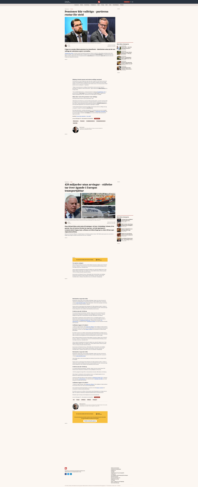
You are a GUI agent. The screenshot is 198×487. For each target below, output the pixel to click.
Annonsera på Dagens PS (115, 477)
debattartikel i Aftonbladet (100, 111)
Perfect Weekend (116, 4)
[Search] (131, 2)
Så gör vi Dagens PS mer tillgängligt (117, 481)
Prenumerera (126, 1)
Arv (74, 399)
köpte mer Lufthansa (90, 326)
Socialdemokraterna (90, 121)
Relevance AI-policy (114, 476)
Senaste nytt (76, 4)
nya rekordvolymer (82, 378)
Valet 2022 (75, 123)
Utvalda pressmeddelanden (116, 469)
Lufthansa (83, 399)
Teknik (98, 4)
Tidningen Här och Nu (69, 53)
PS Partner (113, 480)
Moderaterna (75, 121)
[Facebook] (66, 474)
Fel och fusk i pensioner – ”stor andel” (83, 116)
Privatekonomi (93, 4)
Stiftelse (89, 399)
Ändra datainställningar (115, 482)
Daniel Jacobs (82, 127)
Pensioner (82, 121)
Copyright (112, 471)
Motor (107, 4)
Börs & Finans (87, 4)
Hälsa (110, 4)
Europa (78, 399)
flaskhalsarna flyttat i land (85, 320)
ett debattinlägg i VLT (101, 91)
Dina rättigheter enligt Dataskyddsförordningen (119, 475)
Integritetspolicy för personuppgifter (117, 472)
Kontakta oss (113, 470)
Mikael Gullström (82, 403)
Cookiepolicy (113, 474)
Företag (102, 4)
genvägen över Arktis (91, 321)
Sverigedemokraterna (101, 121)
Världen (81, 4)
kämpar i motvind (89, 329)
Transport (95, 399)
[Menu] (132, 2)
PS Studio (122, 4)
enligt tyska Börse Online (81, 302)
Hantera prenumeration (115, 467)
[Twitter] (68, 474)
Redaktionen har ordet (115, 479)
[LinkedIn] (71, 474)
